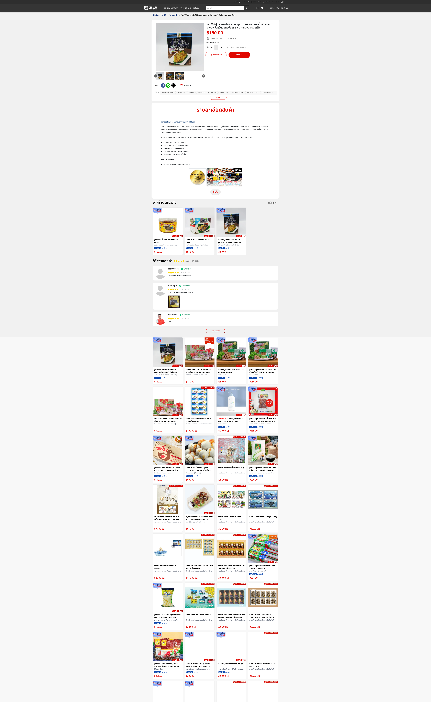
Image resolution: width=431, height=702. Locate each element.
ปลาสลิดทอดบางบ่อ (237, 92)
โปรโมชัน (196, 8)
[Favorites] (262, 8)
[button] (257, 8)
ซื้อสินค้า (239, 55)
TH (284, 2)
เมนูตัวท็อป (187, 8)
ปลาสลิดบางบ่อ (266, 92)
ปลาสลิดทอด (224, 92)
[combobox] (225, 8)
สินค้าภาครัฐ (236, 2)
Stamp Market (246, 2)
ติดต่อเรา (267, 2)
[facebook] (163, 85)
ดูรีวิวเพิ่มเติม (215, 331)
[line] (168, 85)
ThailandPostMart (161, 15)
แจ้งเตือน (276, 2)
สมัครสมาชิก (274, 8)
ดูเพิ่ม (218, 97)
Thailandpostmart (167, 92)
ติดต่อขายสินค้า (256, 2)
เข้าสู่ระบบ (284, 8)
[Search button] (246, 8)
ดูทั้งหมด (272, 203)
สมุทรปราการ (212, 92)
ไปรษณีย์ (191, 92)
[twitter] (173, 85)
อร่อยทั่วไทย (175, 15)
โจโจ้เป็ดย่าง (201, 92)
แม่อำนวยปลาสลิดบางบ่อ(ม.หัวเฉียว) (223, 38)
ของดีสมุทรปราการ (252, 92)
